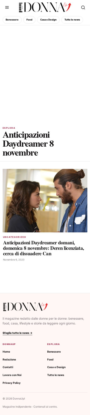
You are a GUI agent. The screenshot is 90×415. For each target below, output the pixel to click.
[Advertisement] (45, 72)
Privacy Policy (12, 382)
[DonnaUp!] (45, 7)
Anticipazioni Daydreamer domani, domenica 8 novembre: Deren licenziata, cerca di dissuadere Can (43, 248)
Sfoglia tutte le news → (17, 332)
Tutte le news (72, 19)
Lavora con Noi (12, 375)
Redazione (9, 359)
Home (6, 351)
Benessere (12, 19)
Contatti (8, 367)
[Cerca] (83, 7)
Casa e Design (48, 19)
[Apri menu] (7, 7)
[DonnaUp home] (25, 306)
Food (29, 19)
